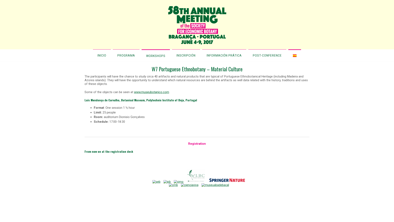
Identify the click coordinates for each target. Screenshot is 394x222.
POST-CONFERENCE (267, 55)
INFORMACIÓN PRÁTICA (224, 55)
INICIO (101, 55)
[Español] (294, 55)
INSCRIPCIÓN (186, 55)
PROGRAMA (126, 55)
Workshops (155, 56)
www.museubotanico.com (151, 92)
